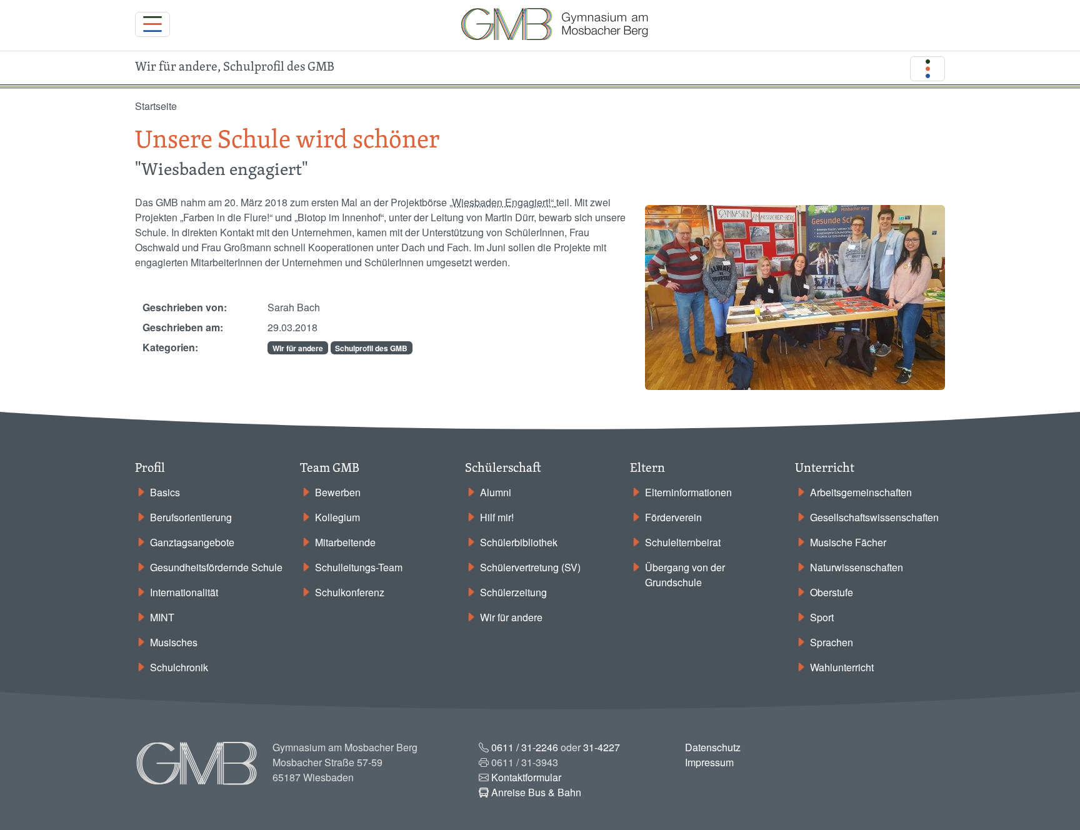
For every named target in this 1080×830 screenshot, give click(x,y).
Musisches (174, 642)
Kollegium (337, 517)
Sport (822, 617)
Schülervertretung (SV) (530, 567)
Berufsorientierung (191, 517)
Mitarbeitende (345, 542)
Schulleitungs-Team (358, 567)
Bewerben (338, 492)
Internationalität (184, 592)
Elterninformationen (688, 492)
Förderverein (673, 517)
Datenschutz (713, 747)
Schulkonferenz (349, 592)
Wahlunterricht (842, 667)
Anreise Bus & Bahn (536, 792)
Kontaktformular (526, 777)
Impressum (709, 762)
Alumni (495, 492)
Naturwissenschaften (856, 567)
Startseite (156, 106)
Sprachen (831, 642)
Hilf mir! (497, 517)
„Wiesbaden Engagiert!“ (501, 202)
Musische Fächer (848, 542)
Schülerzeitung (513, 592)
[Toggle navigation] (152, 24)
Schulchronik (179, 667)
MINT (162, 617)
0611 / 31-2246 (524, 747)
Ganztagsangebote (192, 542)
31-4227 (601, 747)
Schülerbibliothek (519, 542)
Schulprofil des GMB (371, 348)
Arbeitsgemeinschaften (861, 492)
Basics (165, 492)
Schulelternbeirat (683, 542)
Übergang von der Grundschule (685, 574)
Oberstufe (831, 592)
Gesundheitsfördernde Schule (216, 567)
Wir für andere (297, 348)
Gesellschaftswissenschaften (874, 517)
